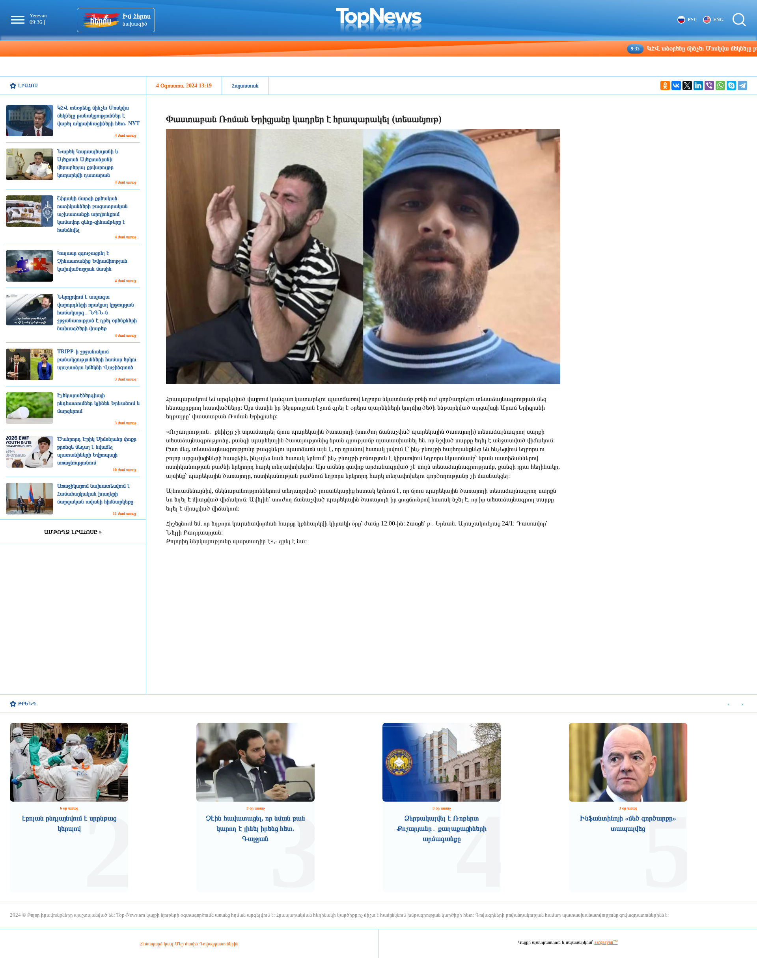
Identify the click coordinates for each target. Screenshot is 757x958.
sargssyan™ (606, 942)
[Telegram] (742, 85)
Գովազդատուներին (219, 944)
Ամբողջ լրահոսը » (73, 532)
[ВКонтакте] (676, 85)
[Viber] (709, 85)
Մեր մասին (186, 944)
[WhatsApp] (720, 85)
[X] (687, 85)
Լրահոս (28, 85)
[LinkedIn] (698, 85)
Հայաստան (245, 86)
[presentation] (728, 704)
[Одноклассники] (665, 85)
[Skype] (731, 85)
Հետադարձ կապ (156, 944)
